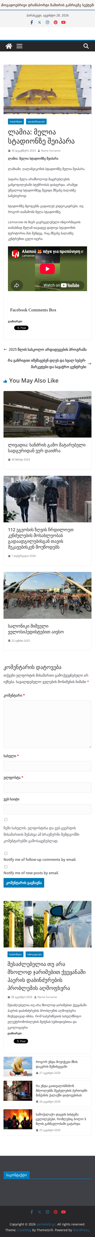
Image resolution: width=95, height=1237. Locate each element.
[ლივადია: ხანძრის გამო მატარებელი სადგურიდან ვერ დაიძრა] (47, 393)
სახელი (11, 755)
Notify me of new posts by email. (31, 872)
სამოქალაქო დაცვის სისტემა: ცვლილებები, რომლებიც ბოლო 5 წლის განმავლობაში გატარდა (61, 1119)
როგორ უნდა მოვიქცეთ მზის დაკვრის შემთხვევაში (57, 1064)
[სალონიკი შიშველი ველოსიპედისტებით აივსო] (47, 574)
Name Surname (51, 150)
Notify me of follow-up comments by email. (40, 859)
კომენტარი (14, 695)
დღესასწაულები (36, 121)
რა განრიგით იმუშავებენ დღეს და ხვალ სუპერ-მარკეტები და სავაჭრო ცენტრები (47, 363)
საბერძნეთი (16, 121)
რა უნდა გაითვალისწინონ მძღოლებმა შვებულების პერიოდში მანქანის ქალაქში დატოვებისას (61, 1090)
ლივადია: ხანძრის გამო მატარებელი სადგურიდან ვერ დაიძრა (47, 448)
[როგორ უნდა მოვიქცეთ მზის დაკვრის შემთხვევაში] (18, 1067)
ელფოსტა (13, 777)
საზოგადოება (34, 954)
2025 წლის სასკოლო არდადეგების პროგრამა (48, 349)
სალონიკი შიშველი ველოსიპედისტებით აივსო (36, 629)
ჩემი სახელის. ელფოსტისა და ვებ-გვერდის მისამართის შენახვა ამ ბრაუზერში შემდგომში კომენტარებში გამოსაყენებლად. (41, 834)
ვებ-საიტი (11, 799)
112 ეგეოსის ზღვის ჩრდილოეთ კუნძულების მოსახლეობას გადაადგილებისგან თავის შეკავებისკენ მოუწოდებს (41, 538)
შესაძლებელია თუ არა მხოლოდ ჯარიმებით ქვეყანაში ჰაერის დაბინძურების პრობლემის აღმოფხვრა (47, 976)
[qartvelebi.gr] (9, 46)
